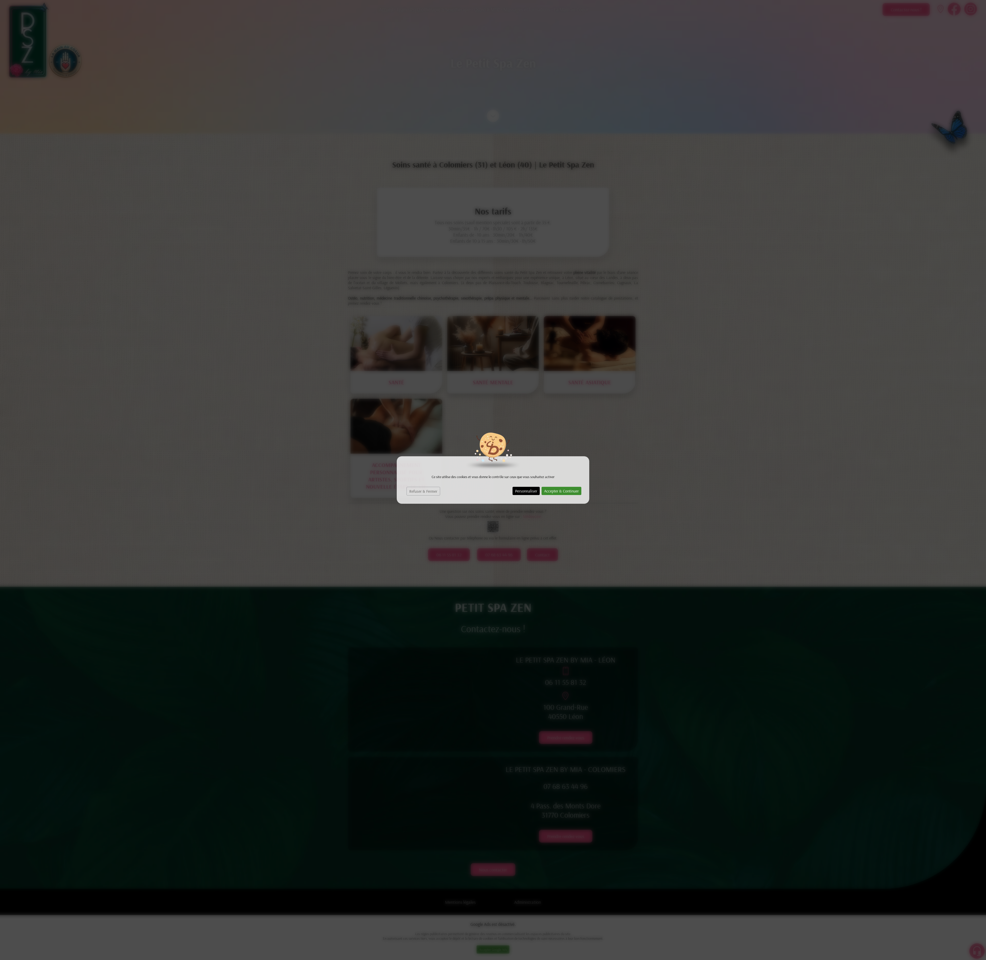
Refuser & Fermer (423, 491)
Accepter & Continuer (561, 490)
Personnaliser (526, 490)
